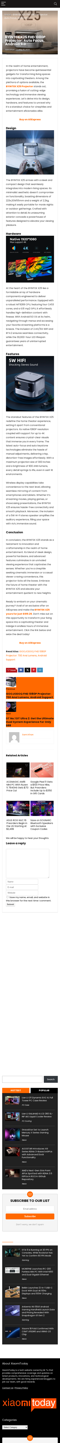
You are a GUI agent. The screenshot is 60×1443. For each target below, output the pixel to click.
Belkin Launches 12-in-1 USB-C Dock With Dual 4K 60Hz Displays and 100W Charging (37, 1290)
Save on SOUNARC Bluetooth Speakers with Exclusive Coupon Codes (41, 825)
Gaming (25, 1260)
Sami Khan (9, 49)
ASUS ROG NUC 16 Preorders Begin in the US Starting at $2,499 (16, 825)
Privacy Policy (21, 1388)
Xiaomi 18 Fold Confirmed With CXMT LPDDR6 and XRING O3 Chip (38, 1331)
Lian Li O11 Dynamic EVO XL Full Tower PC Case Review (37, 1099)
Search (6, 1074)
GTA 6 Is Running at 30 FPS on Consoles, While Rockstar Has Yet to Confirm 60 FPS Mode (37, 1252)
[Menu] (3, 4)
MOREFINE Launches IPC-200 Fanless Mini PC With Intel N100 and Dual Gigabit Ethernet (37, 1271)
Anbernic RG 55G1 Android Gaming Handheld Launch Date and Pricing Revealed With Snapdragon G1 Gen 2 (38, 1311)
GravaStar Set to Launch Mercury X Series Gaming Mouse (35, 1132)
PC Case (25, 1105)
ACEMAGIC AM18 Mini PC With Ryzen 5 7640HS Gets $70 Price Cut (17, 786)
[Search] (55, 4)
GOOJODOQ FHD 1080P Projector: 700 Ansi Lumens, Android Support (26, 655)
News (24, 1140)
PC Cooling (26, 1121)
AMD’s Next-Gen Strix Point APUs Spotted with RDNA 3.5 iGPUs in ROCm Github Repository (37, 1175)
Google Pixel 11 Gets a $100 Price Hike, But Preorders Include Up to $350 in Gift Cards (41, 787)
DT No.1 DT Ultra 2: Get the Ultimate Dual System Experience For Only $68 (30, 722)
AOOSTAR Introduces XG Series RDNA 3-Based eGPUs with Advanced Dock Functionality (37, 1153)
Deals (8, 33)
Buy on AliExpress (30, 119)
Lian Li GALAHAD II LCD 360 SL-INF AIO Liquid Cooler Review (37, 1115)
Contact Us (7, 1388)
